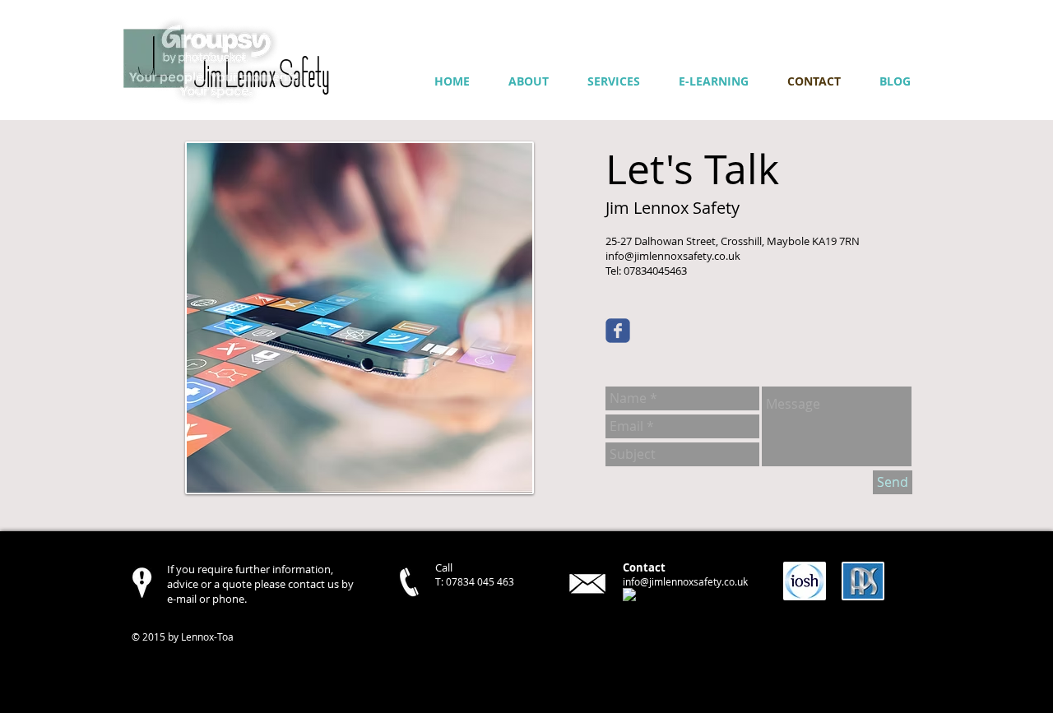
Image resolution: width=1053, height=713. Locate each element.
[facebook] (629, 594)
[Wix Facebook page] (617, 330)
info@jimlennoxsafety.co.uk (685, 581)
